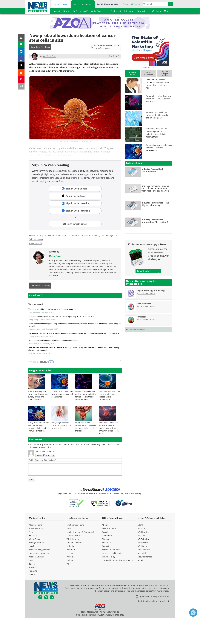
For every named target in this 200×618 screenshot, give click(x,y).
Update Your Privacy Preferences (153, 596)
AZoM (140, 525)
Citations (35, 295)
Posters (32, 567)
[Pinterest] (21, 79)
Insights (32, 546)
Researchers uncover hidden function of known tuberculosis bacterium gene (158, 83)
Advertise (106, 542)
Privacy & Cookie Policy (112, 553)
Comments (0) (35, 243)
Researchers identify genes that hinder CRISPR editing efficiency (158, 99)
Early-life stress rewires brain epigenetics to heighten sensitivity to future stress (156, 132)
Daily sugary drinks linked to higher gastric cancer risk (62, 425)
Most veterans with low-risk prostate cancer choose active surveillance (109, 395)
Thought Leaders (36, 542)
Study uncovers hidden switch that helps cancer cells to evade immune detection (38, 426)
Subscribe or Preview (146, 293)
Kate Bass (55, 256)
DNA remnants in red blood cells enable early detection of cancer (53, 341)
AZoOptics (142, 535)
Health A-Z (34, 535)
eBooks (32, 563)
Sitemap (106, 539)
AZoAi (140, 560)
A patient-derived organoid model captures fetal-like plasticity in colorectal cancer (60, 316)
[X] (21, 65)
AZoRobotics (143, 539)
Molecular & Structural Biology (86, 235)
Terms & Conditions (111, 549)
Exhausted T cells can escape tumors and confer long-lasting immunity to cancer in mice (109, 428)
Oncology (141, 316)
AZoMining (142, 546)
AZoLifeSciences (145, 556)
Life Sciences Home (83, 4)
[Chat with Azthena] (193, 612)
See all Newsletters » (135, 329)
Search (105, 532)
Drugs (31, 560)
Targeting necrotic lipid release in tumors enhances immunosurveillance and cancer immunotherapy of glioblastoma (73, 333)
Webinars (71, 549)
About (104, 525)
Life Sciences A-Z (74, 535)
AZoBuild (142, 553)
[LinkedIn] (21, 51)
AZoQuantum (144, 549)
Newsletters (107, 535)
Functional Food (36, 528)
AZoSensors (143, 542)
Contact (105, 546)
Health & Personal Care (39, 553)
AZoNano (142, 528)
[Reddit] (21, 72)
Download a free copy (148, 271)
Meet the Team (109, 528)
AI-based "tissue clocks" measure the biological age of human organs (158, 115)
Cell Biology (107, 235)
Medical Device (144, 303)
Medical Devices (36, 556)
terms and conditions (158, 585)
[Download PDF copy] (21, 37)
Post (31, 479)
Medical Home (60, 4)
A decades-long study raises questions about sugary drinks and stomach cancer (38, 395)
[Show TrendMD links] (120, 361)
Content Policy (108, 556)
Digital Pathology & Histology (151, 290)
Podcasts (33, 571)
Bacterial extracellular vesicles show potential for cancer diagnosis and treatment (85, 395)
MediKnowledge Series (39, 549)
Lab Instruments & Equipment (80, 532)
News (31, 532)
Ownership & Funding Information (117, 560)
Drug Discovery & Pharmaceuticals (54, 235)
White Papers (35, 539)
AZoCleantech (144, 532)
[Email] (21, 86)
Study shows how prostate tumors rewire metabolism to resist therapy (85, 426)
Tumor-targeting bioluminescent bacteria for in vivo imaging (51, 309)
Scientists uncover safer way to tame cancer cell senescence (62, 394)
